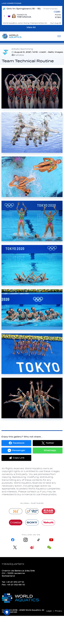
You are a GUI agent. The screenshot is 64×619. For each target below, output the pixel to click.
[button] (16, 443)
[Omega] (15, 522)
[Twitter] (15, 547)
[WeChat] (49, 547)
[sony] (32, 522)
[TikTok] (38, 540)
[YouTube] (51, 540)
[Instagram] (25, 540)
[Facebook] (12, 540)
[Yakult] (48, 522)
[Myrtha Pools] (32, 511)
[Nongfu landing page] (48, 511)
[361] (15, 511)
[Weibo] (32, 547)
